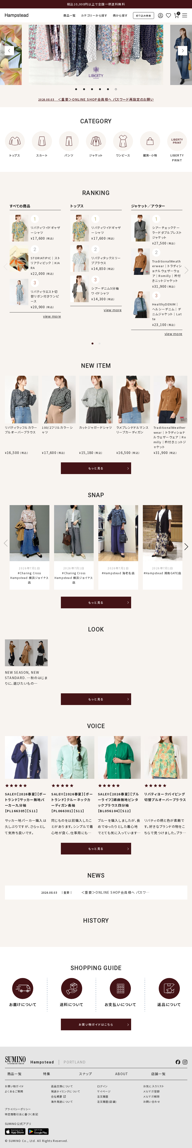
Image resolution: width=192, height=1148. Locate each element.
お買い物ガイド (14, 1086)
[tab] (76, 89)
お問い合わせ (151, 1101)
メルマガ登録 (151, 1091)
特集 (46, 1073)
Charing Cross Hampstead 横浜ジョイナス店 (29, 578)
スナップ (85, 1073)
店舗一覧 (158, 1073)
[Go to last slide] (9, 50)
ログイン (102, 1086)
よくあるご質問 (14, 1091)
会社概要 (56, 1096)
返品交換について (62, 1086)
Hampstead (42, 1062)
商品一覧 (69, 15)
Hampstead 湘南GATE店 (163, 573)
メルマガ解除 (151, 1096)
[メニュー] (184, 15)
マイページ (104, 1091)
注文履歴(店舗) (107, 1101)
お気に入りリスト (153, 1086)
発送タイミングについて (65, 1091)
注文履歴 (102, 1096)
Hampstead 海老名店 (119, 573)
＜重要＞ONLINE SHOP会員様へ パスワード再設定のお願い (96, 99)
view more (52, 316)
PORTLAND (75, 1062)
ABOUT (121, 1073)
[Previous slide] (7, 266)
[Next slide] (182, 50)
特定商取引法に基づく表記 (21, 1114)
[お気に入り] (168, 15)
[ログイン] (160, 15)
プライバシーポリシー (18, 1109)
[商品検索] (143, 15)
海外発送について (62, 1101)
